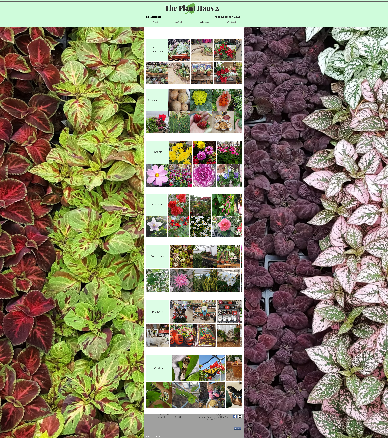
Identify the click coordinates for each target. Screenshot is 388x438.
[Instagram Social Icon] (240, 416)
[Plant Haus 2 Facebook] (235, 416)
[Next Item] (238, 61)
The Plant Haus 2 (192, 7)
